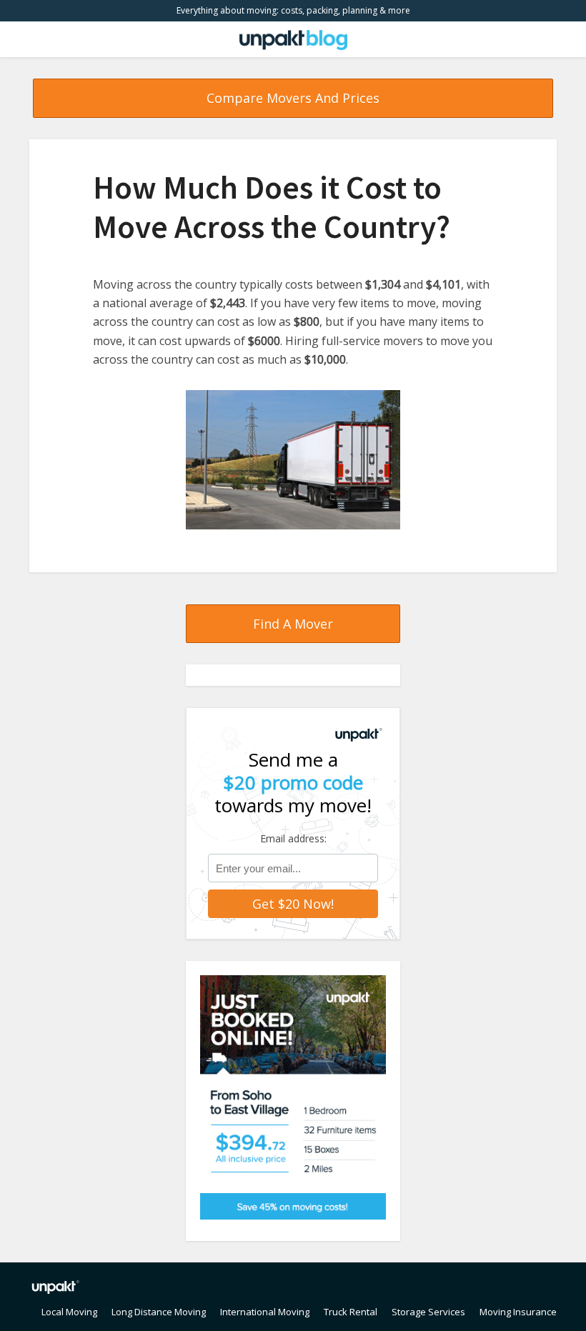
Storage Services (428, 1311)
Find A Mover (293, 623)
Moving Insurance (518, 1311)
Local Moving (69, 1311)
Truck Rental (350, 1311)
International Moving (264, 1311)
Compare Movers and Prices (293, 97)
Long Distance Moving (158, 1311)
